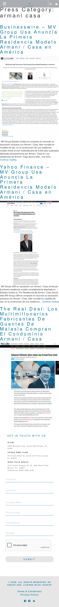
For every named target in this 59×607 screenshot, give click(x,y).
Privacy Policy (29, 595)
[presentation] (28, 545)
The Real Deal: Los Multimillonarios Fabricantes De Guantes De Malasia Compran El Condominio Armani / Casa (29, 323)
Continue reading (8, 159)
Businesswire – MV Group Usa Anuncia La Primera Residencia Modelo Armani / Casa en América (29, 39)
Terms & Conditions (29, 591)
